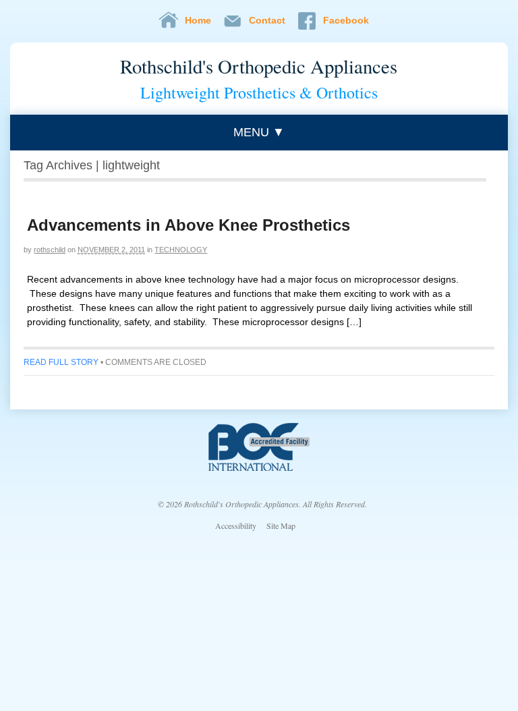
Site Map (280, 525)
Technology (180, 250)
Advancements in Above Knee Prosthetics (188, 225)
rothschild (49, 250)
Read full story (61, 362)
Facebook (346, 20)
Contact (267, 20)
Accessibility (235, 525)
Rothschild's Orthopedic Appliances (258, 66)
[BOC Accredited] (259, 467)
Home (198, 20)
